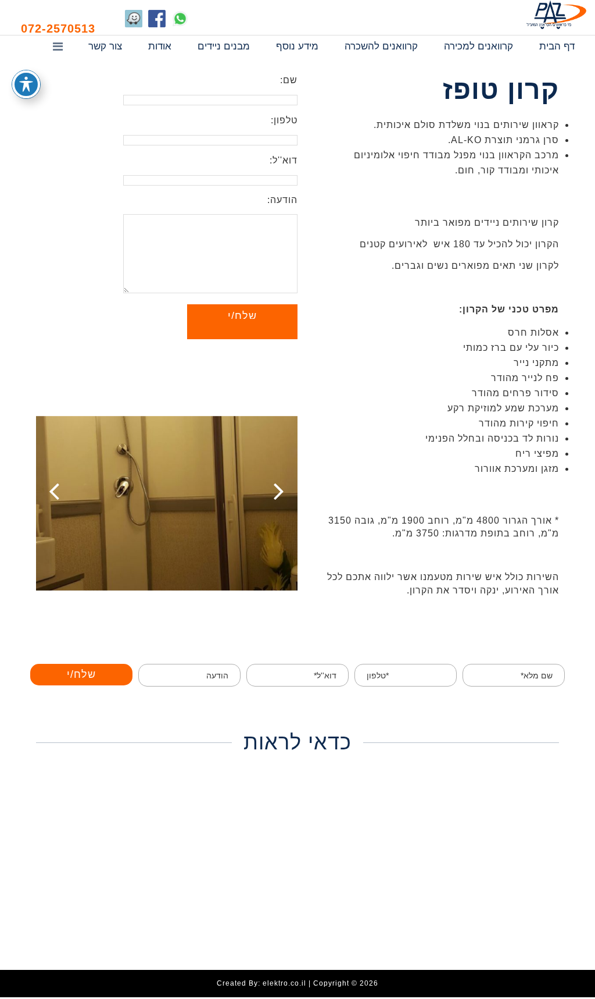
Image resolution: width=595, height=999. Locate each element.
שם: (289, 80)
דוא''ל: (284, 160)
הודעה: (282, 200)
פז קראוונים (556, 14)
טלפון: (284, 120)
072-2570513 (58, 28)
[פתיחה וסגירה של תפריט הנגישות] (26, 84)
